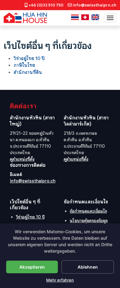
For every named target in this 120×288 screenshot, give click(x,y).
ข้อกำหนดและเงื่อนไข (88, 211)
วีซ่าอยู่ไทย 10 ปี (29, 58)
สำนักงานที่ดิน (28, 72)
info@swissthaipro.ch (94, 5)
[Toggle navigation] (110, 17)
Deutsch (85, 17)
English (95, 17)
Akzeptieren (32, 267)
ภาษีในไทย (24, 65)
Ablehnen (88, 267)
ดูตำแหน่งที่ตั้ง (22, 159)
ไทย (75, 17)
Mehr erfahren (60, 280)
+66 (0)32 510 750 (46, 5)
